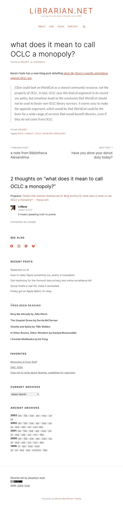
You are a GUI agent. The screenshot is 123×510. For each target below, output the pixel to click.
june (37, 445)
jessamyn (39, 62)
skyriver (47, 133)
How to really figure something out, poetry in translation (42, 275)
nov (35, 426)
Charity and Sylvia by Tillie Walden (30, 326)
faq (51, 26)
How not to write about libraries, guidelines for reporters (42, 372)
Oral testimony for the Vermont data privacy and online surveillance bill (51, 280)
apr (38, 415)
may (44, 415)
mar (32, 415)
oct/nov (36, 449)
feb (25, 415)
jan (20, 415)
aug (17, 426)
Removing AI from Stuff (23, 361)
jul (11, 419)
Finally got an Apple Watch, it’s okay (31, 291)
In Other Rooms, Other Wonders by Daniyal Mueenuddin (43, 332)
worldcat (60, 133)
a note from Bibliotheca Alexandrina (28, 152)
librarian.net (62, 10)
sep (23, 426)
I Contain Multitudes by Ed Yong (29, 339)
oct (29, 426)
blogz (23, 129)
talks (60, 26)
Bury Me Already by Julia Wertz (28, 313)
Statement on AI (19, 269)
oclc (38, 133)
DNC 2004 (16, 367)
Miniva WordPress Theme (68, 499)
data (20, 133)
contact (73, 26)
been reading (30, 305)
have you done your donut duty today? (92, 152)
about (42, 26)
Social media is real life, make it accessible (34, 285)
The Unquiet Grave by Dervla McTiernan (34, 320)
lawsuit (29, 133)
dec (41, 426)
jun (50, 415)
